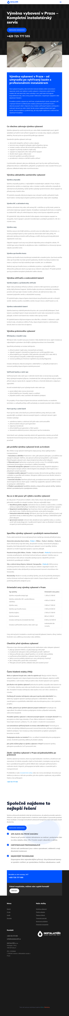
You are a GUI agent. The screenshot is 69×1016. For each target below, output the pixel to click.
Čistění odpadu (40, 912)
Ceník (8, 915)
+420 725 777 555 (18, 36)
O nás (8, 912)
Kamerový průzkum (42, 921)
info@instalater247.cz (14, 939)
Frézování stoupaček (42, 924)
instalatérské (24, 773)
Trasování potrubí (41, 918)
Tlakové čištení (40, 915)
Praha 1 (33, 541)
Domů (9, 909)
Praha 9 (47, 552)
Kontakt (14, 890)
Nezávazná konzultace (17, 30)
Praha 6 (45, 564)
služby (30, 773)
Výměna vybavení (41, 909)
